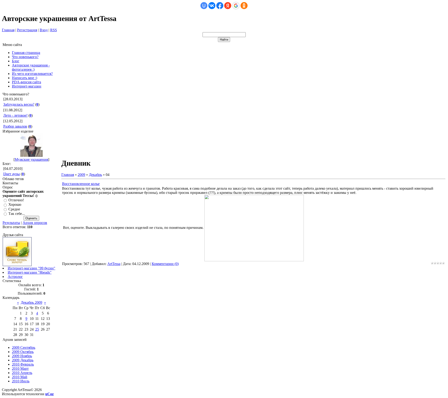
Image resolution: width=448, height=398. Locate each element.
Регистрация (27, 30)
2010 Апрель (22, 373)
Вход (44, 30)
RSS (53, 30)
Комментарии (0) (165, 264)
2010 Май (19, 377)
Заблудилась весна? (18, 104)
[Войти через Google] (236, 5)
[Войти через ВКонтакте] (211, 5)
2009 (81, 175)
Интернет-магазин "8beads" (30, 272)
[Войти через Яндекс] (227, 5)
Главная (8, 30)
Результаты (11, 223)
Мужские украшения (31, 159)
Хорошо (14, 205)
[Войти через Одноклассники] (244, 5)
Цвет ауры (11, 174)
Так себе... (16, 214)
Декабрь (95, 175)
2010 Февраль (23, 364)
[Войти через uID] (203, 5)
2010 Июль (20, 381)
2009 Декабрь (22, 360)
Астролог (15, 277)
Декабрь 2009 (31, 302)
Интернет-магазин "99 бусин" (31, 268)
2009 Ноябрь (22, 356)
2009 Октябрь (23, 352)
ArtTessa (113, 264)
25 (37, 329)
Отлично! (16, 200)
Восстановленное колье (81, 184)
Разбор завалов (15, 126)
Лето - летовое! (15, 115)
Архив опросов (35, 223)
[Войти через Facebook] (219, 5)
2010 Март (20, 368)
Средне (14, 209)
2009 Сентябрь (23, 347)
